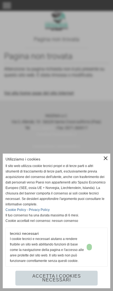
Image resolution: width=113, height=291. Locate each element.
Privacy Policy (39, 210)
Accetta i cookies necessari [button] (56, 278)
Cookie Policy (15, 210)
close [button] (105, 158)
